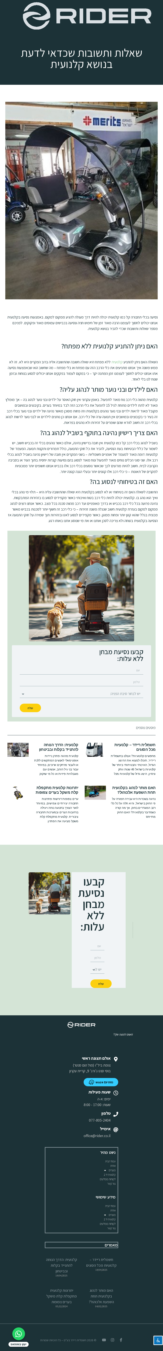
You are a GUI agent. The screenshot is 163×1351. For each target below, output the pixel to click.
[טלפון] (115, 1114)
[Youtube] (104, 1340)
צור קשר (111, 1183)
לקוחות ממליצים (107, 1179)
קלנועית (117, 361)
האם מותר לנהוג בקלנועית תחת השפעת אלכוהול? (134, 790)
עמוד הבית (110, 1161)
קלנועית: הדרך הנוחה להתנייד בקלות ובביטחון (58, 747)
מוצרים (112, 1170)
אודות (112, 1166)
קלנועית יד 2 (109, 1175)
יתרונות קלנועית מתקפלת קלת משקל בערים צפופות (57, 790)
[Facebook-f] (121, 1340)
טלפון (106, 1113)
